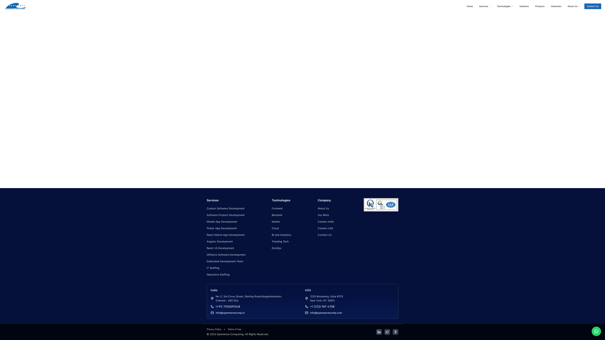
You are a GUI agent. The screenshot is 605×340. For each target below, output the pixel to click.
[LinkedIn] (379, 332)
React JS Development (220, 248)
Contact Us (593, 6)
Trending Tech (280, 241)
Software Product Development (226, 215)
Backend (277, 215)
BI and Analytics (281, 234)
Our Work (323, 215)
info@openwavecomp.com (326, 312)
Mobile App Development (222, 221)
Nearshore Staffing (218, 274)
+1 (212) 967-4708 (322, 306)
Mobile (276, 221)
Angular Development (220, 241)
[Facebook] (395, 332)
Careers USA (325, 228)
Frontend (277, 208)
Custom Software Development (226, 208)
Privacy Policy (214, 329)
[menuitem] (470, 6)
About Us (323, 208)
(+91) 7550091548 (228, 306)
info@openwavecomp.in (230, 312)
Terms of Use (234, 329)
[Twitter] (387, 332)
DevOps (276, 248)
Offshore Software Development (226, 254)
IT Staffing (213, 267)
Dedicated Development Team (225, 261)
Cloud (275, 228)
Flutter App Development (222, 228)
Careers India (326, 221)
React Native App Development (226, 234)
